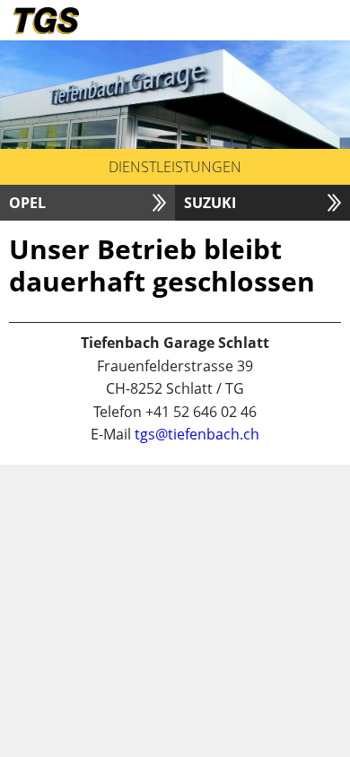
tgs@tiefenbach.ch (197, 434)
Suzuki (210, 203)
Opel (27, 203)
